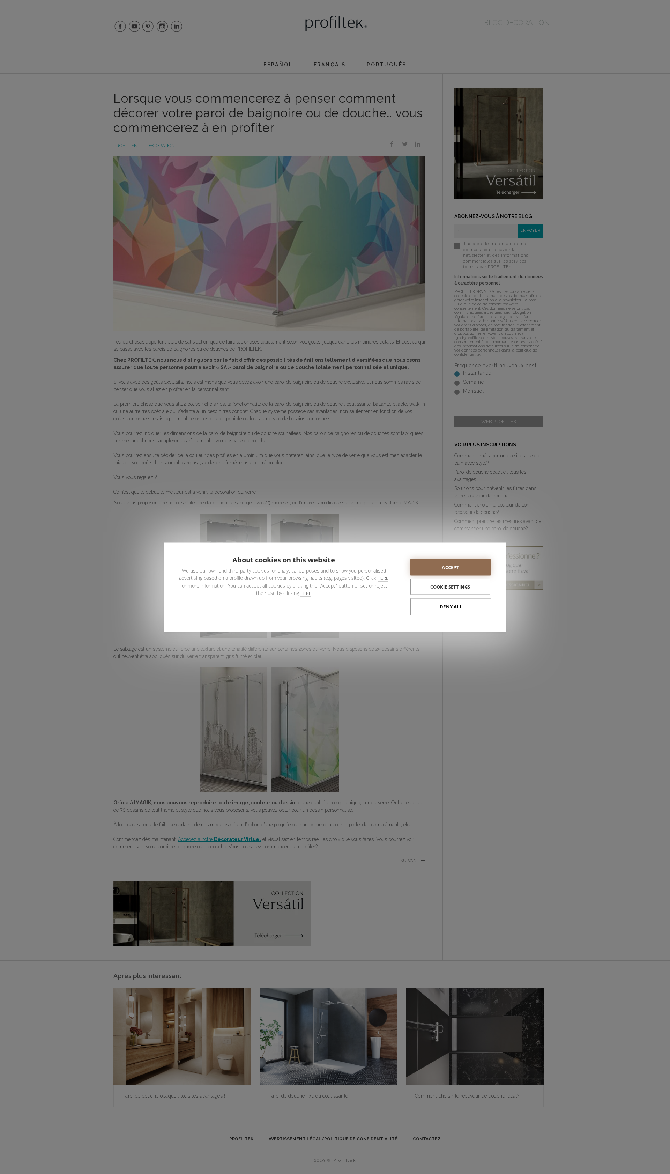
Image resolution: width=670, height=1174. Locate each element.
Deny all (451, 606)
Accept (450, 567)
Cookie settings (450, 586)
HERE (383, 578)
